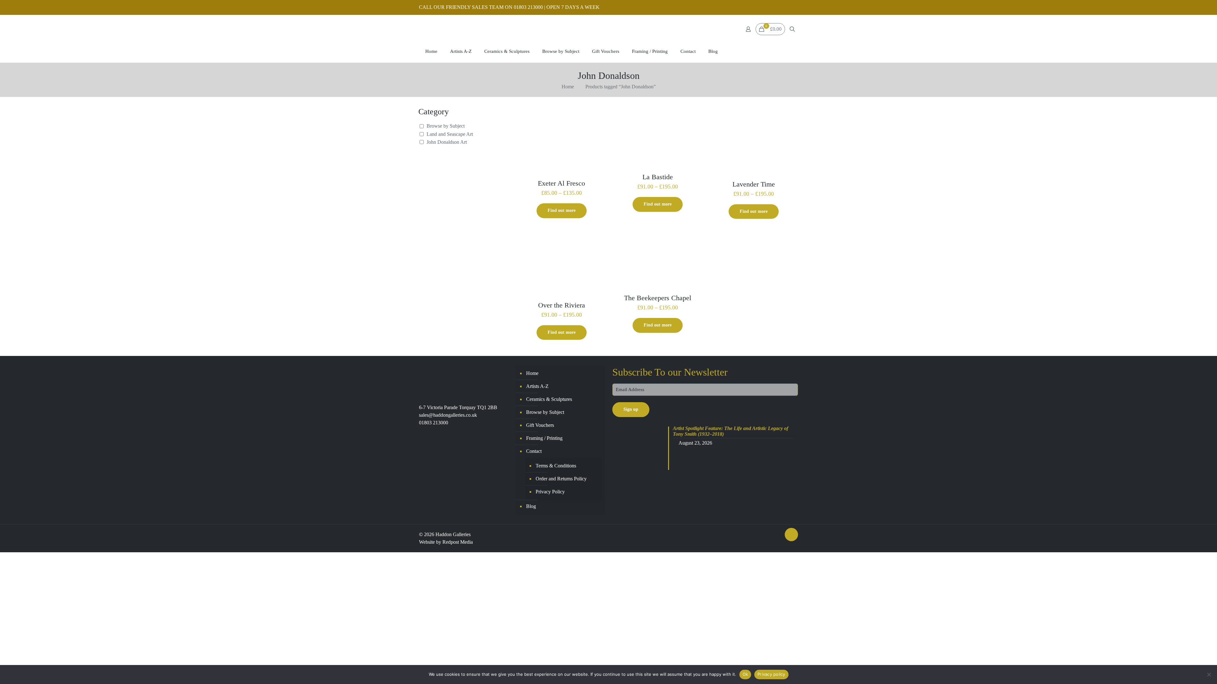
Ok (745, 674)
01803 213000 (433, 422)
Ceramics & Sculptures (549, 399)
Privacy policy (771, 674)
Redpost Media (457, 542)
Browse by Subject (446, 126)
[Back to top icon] (791, 534)
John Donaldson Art (447, 142)
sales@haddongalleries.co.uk (448, 415)
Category (433, 111)
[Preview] (597, 129)
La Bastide (657, 177)
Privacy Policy (550, 491)
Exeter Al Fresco (561, 183)
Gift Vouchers (540, 425)
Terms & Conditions (556, 465)
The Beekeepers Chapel (657, 298)
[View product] (597, 115)
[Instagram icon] (794, 7)
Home (568, 86)
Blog (531, 506)
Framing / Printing (544, 438)
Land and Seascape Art (450, 134)
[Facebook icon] (786, 7)
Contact (534, 451)
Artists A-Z (537, 386)
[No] (1209, 674)
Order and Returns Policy (561, 478)
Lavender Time (753, 184)
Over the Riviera (561, 305)
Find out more (562, 210)
